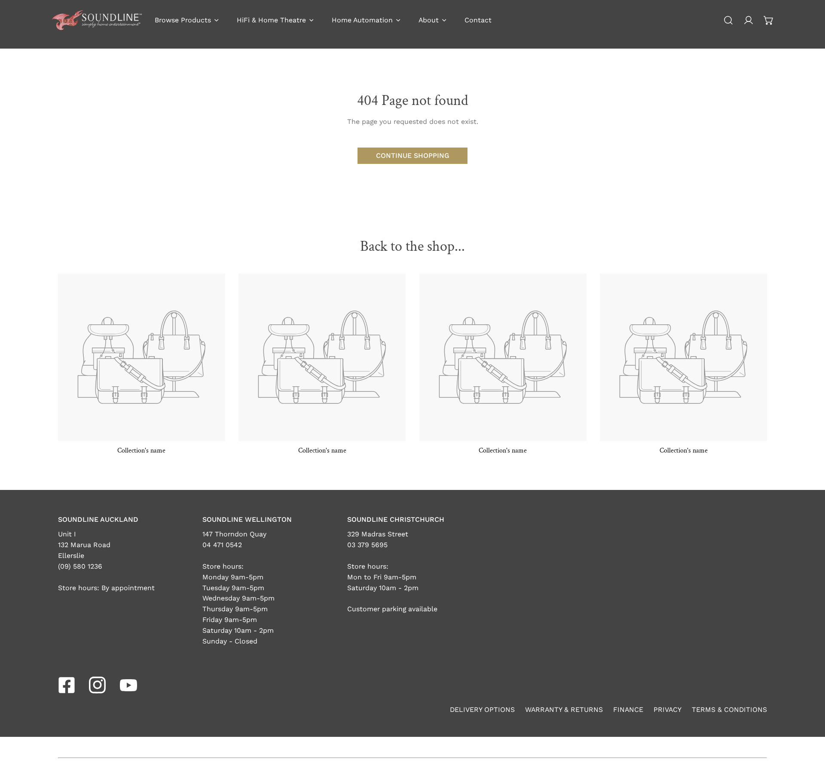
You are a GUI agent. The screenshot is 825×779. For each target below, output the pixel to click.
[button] (768, 20)
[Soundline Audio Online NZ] (97, 20)
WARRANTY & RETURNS (564, 709)
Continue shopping (412, 155)
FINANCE (628, 709)
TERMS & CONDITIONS (729, 709)
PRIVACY (667, 709)
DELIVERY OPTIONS (482, 709)
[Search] (728, 20)
